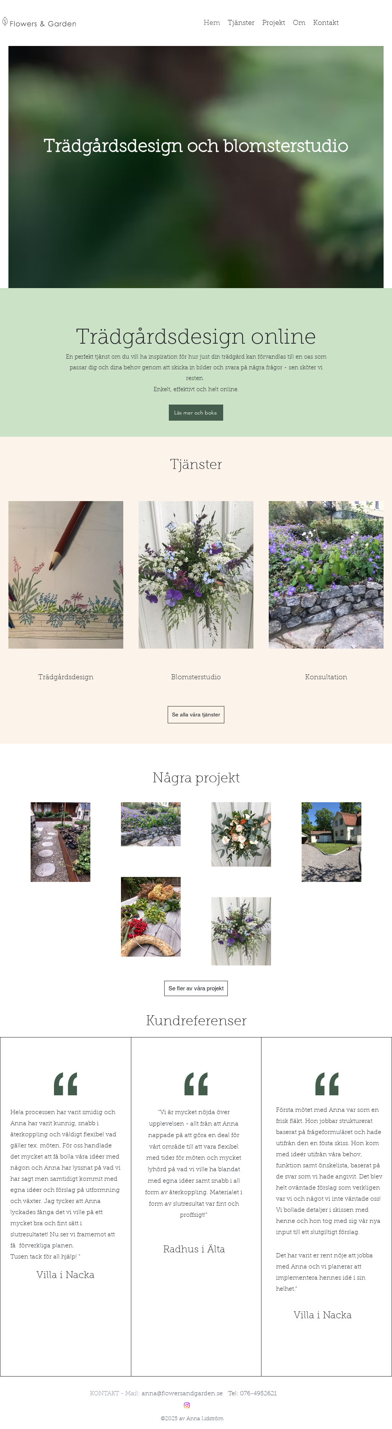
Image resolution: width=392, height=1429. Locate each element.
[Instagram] (187, 1405)
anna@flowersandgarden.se (182, 1394)
